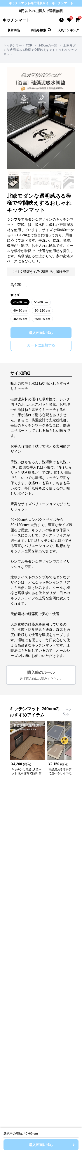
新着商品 (14, 30)
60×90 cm (20, 310)
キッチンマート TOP (17, 45)
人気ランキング (68, 30)
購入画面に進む (41, 332)
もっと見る (67, 712)
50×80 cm (41, 302)
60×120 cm (42, 319)
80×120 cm (42, 310)
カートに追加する (41, 345)
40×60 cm (20, 302)
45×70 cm (20, 319)
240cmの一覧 (47, 45)
